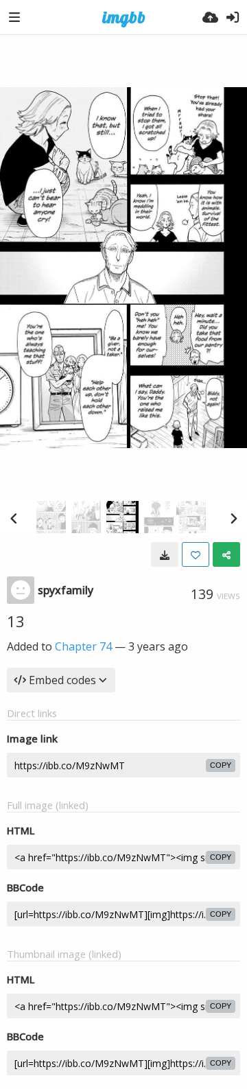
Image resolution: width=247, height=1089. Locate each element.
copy (220, 765)
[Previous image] (13, 518)
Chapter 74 (83, 646)
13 (16, 621)
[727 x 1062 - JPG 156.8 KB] (164, 554)
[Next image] (233, 518)
